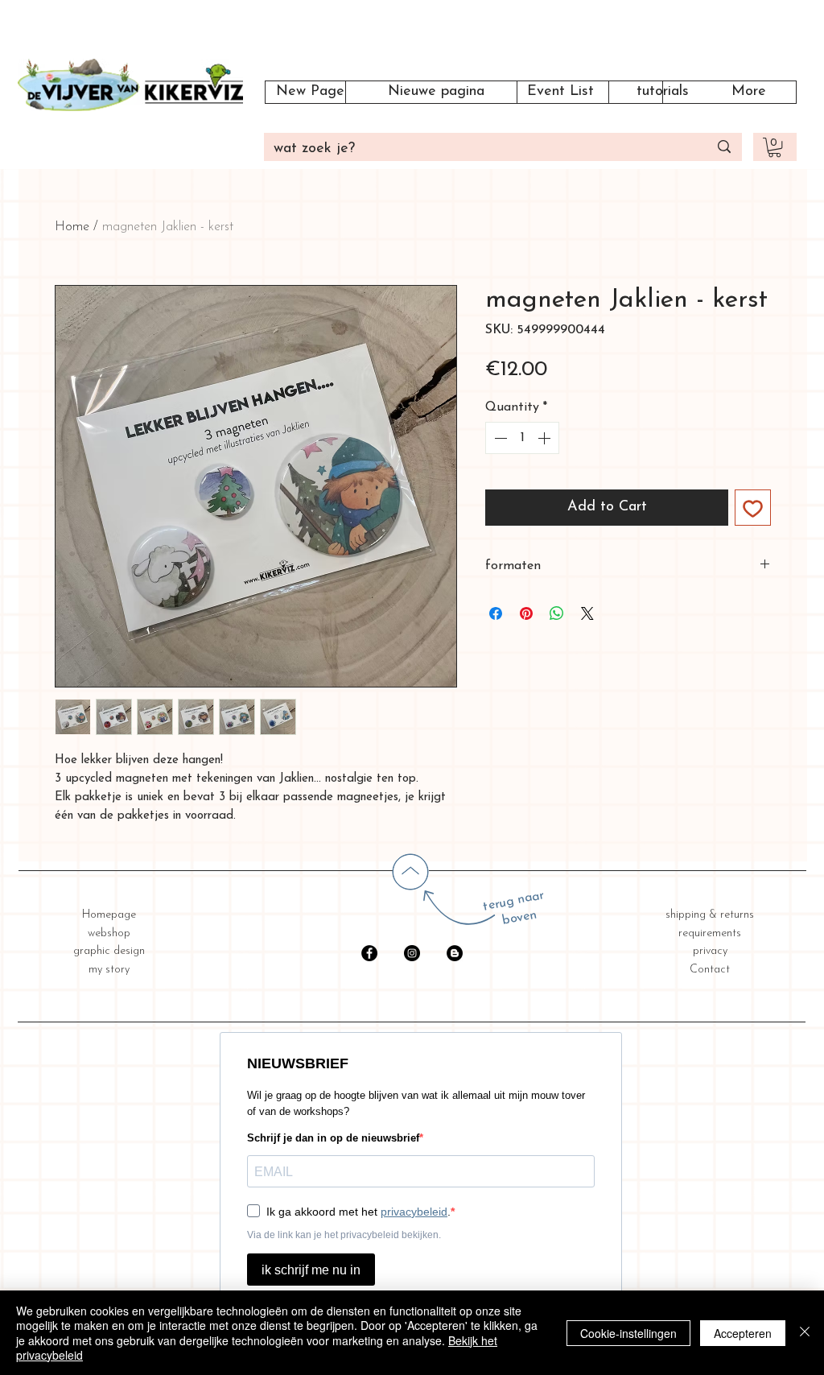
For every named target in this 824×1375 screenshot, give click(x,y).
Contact (710, 970)
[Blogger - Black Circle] (455, 953)
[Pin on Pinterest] (526, 613)
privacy (710, 951)
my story (109, 970)
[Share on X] (587, 613)
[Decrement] (499, 438)
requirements (709, 933)
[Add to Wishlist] (753, 507)
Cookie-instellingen (628, 1333)
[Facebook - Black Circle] (369, 953)
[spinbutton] (522, 438)
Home (72, 227)
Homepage (109, 915)
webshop (109, 933)
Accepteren (743, 1333)
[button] (774, 147)
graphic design (109, 951)
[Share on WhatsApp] (556, 613)
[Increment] (545, 438)
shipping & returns (709, 915)
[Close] (804, 1332)
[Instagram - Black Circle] (412, 953)
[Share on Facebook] (495, 613)
